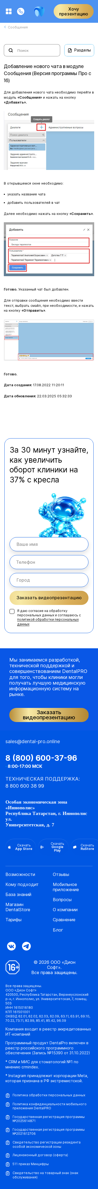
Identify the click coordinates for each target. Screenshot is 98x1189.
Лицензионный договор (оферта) (40, 1155)
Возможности (20, 874)
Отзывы (61, 874)
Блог (58, 930)
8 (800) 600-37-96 (41, 758)
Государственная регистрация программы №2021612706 (49, 1131)
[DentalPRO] (39, 12)
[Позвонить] (20, 11)
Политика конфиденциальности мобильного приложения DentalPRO (50, 1106)
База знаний (18, 894)
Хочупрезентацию (73, 11)
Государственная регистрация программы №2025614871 (49, 1119)
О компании (65, 909)
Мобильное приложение (66, 887)
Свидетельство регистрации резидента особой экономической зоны (47, 1144)
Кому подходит (22, 884)
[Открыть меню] (8, 11)
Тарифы (13, 919)
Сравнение (64, 919)
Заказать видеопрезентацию (49, 597)
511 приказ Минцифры (31, 1164)
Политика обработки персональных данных (49, 1095)
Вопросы (62, 899)
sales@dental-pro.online (32, 741)
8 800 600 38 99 (24, 786)
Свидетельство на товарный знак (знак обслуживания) (45, 1175)
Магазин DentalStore (17, 907)
